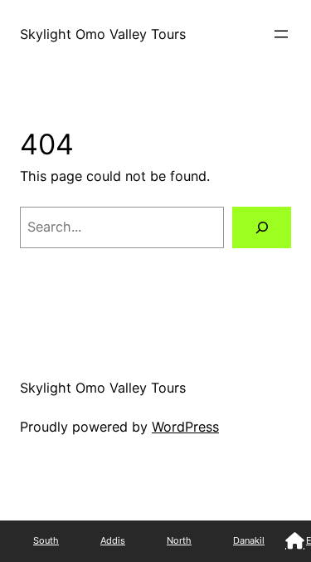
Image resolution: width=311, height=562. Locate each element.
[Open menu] (281, 34)
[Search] (261, 227)
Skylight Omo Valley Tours (103, 34)
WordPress (185, 426)
